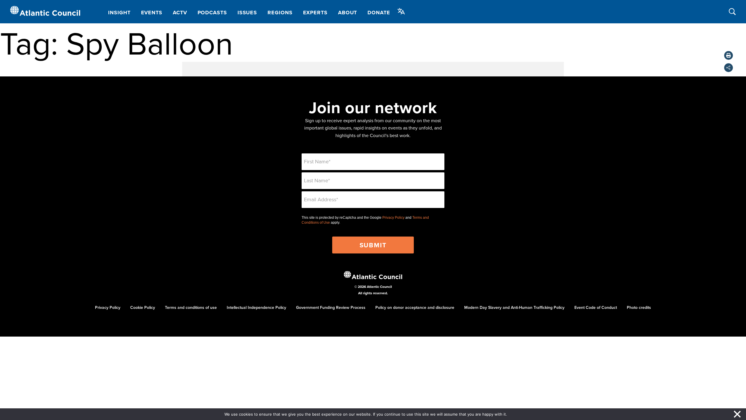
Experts (315, 12)
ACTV (180, 12)
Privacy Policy (393, 218)
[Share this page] (728, 67)
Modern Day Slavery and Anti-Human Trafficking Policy (514, 307)
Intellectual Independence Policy (256, 307)
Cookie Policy (142, 307)
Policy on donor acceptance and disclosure (414, 307)
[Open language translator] (401, 11)
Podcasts (212, 12)
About (347, 12)
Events (151, 12)
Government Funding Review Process (330, 307)
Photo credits (639, 307)
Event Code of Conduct (595, 307)
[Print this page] (728, 55)
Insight (119, 12)
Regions (280, 12)
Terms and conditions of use (191, 307)
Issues (247, 12)
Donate (378, 12)
